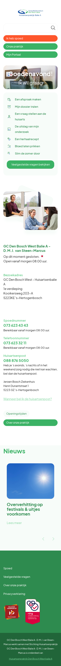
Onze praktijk (14, 46)
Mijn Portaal (13, 54)
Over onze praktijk (17, 422)
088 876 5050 (16, 360)
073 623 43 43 (15, 325)
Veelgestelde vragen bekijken (30, 164)
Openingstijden (16, 413)
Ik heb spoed (14, 38)
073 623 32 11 (14, 343)
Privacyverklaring (14, 594)
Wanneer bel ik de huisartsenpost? (27, 399)
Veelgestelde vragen (16, 576)
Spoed (7, 568)
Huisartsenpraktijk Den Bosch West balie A (30, 658)
